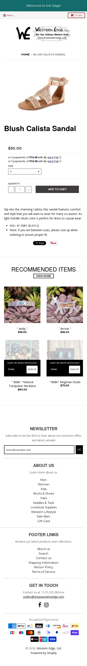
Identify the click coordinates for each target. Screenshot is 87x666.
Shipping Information (43, 563)
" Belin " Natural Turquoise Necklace (22, 384)
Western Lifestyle (43, 512)
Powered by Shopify (44, 653)
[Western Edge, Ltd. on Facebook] (39, 605)
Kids (44, 489)
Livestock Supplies (44, 507)
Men (43, 480)
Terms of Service (43, 572)
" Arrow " (64, 329)
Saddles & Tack (43, 503)
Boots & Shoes (43, 493)
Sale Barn (43, 516)
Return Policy (43, 567)
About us (43, 549)
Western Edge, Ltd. (49, 648)
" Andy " (22, 329)
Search (43, 553)
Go (79, 449)
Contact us (43, 558)
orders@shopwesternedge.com (43, 597)
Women (43, 484)
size (10, 166)
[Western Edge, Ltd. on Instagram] (46, 605)
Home (25, 54)
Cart (78, 15)
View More (43, 276)
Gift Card (43, 521)
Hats (43, 498)
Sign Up (32, 369)
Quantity (14, 183)
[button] (43, 157)
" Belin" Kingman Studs (65, 382)
